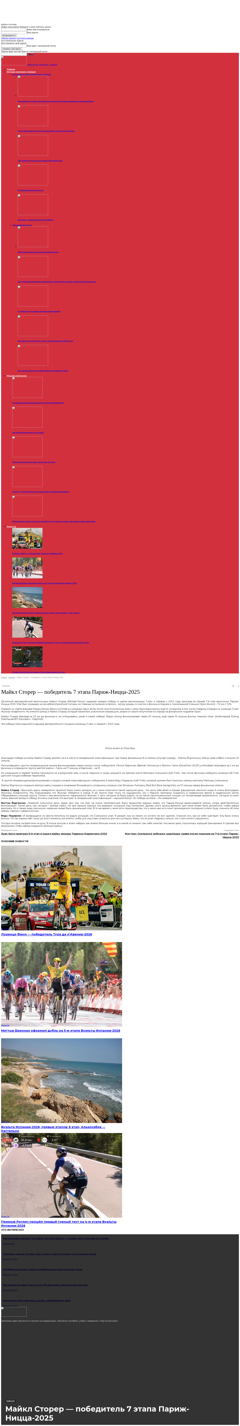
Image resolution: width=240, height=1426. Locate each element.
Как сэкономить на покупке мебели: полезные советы (43, 371)
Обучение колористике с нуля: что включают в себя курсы (45, 341)
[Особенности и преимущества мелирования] (33, 306)
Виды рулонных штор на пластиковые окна (38, 252)
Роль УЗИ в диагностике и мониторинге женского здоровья (46, 131)
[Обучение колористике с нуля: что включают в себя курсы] (33, 336)
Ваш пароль (32, 32)
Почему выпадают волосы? (31, 190)
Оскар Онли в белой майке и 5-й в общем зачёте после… (39, 672)
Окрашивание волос (22, 225)
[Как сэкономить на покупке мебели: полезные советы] (33, 365)
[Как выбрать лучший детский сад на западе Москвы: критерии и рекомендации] (33, 96)
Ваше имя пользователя (38, 29)
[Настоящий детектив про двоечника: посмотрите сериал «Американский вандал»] (33, 276)
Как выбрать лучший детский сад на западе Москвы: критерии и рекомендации (56, 101)
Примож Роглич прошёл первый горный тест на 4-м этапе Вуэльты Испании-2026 (50, 643)
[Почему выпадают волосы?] (33, 185)
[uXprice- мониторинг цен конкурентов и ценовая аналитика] (27, 486)
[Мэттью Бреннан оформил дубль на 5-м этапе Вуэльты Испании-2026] (27, 577)
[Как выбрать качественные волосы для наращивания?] (27, 397)
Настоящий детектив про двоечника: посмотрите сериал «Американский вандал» (57, 282)
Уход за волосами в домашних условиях (31, 74)
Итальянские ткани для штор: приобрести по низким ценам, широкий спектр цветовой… (54, 521)
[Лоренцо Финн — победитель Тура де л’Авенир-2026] (27, 548)
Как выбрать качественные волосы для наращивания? (38, 403)
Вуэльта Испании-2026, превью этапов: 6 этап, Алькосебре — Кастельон (45, 613)
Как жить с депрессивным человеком (35, 220)
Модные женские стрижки (21, 72)
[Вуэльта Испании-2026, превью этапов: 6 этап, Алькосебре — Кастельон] (27, 607)
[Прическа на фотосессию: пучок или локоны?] (27, 456)
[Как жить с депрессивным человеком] (33, 214)
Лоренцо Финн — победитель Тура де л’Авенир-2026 (37, 553)
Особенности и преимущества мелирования (39, 311)
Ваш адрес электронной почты (41, 46)
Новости (11, 526)
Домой (4, 677)
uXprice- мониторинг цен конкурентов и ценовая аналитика (40, 492)
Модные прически (17, 376)
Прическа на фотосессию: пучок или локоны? (34, 462)
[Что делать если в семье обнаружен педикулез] (33, 155)
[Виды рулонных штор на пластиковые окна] (33, 246)
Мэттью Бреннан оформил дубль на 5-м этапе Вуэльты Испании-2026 (44, 583)
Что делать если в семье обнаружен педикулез (40, 161)
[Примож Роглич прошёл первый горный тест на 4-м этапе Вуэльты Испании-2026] (27, 637)
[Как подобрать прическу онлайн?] (27, 427)
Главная (11, 69)
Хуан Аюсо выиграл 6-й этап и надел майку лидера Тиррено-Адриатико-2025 (54, 833)
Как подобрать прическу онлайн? (28, 432)
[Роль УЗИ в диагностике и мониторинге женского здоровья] (33, 125)
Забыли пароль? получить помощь (17, 38)
